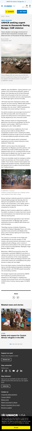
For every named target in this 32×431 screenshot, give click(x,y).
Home (2, 16)
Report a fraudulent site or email (10, 405)
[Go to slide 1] (10, 344)
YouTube (14, 371)
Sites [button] (30, 7)
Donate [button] (26, 7)
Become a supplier (6, 408)
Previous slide (3, 319)
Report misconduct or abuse (9, 402)
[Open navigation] (2, 6)
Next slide (29, 319)
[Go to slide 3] (14, 344)
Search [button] (23, 7)
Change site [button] (20, 1)
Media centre (5, 400)
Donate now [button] (6, 359)
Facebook (2, 371)
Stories (7, 16)
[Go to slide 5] (17, 344)
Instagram (6, 371)
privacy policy (18, 421)
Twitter (10, 371)
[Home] (9, 6)
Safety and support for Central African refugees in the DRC (13, 336)
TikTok (17, 371)
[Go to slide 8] (22, 344)
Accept (16, 427)
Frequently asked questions (9, 395)
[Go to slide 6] (19, 344)
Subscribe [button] (6, 386)
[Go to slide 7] (20, 344)
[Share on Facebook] (17, 297)
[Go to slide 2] (12, 344)
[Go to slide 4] (15, 344)
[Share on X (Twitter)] (13, 297)
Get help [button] (23, 12)
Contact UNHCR (6, 397)
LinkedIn (21, 371)
